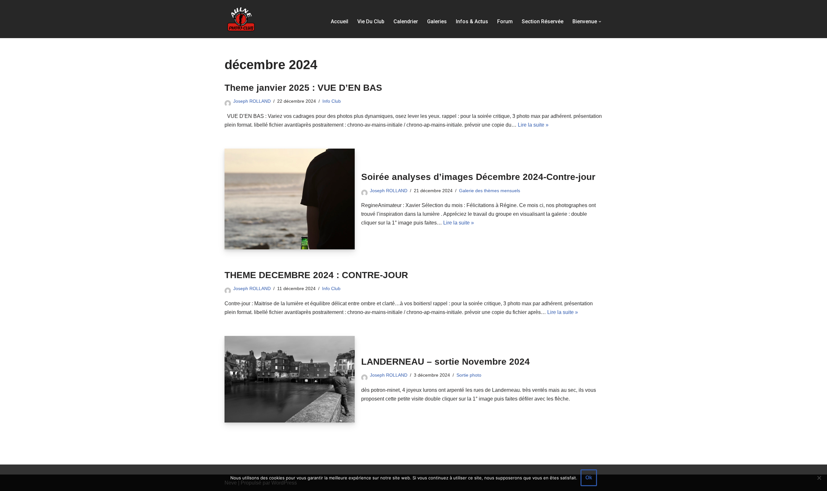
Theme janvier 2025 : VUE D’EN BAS (303, 88)
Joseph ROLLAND (252, 101)
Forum (505, 21)
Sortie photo (468, 375)
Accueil (339, 21)
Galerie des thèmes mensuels (489, 190)
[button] (600, 21)
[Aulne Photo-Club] (241, 19)
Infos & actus (472, 21)
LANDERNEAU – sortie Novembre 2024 (445, 362)
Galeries (437, 21)
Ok (588, 477)
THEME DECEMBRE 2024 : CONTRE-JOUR (316, 275)
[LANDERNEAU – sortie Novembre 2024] (290, 379)
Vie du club (370, 21)
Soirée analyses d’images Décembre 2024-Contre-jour (478, 177)
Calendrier (405, 21)
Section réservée (542, 21)
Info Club (331, 101)
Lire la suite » (533, 125)
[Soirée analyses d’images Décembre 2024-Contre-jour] (290, 199)
